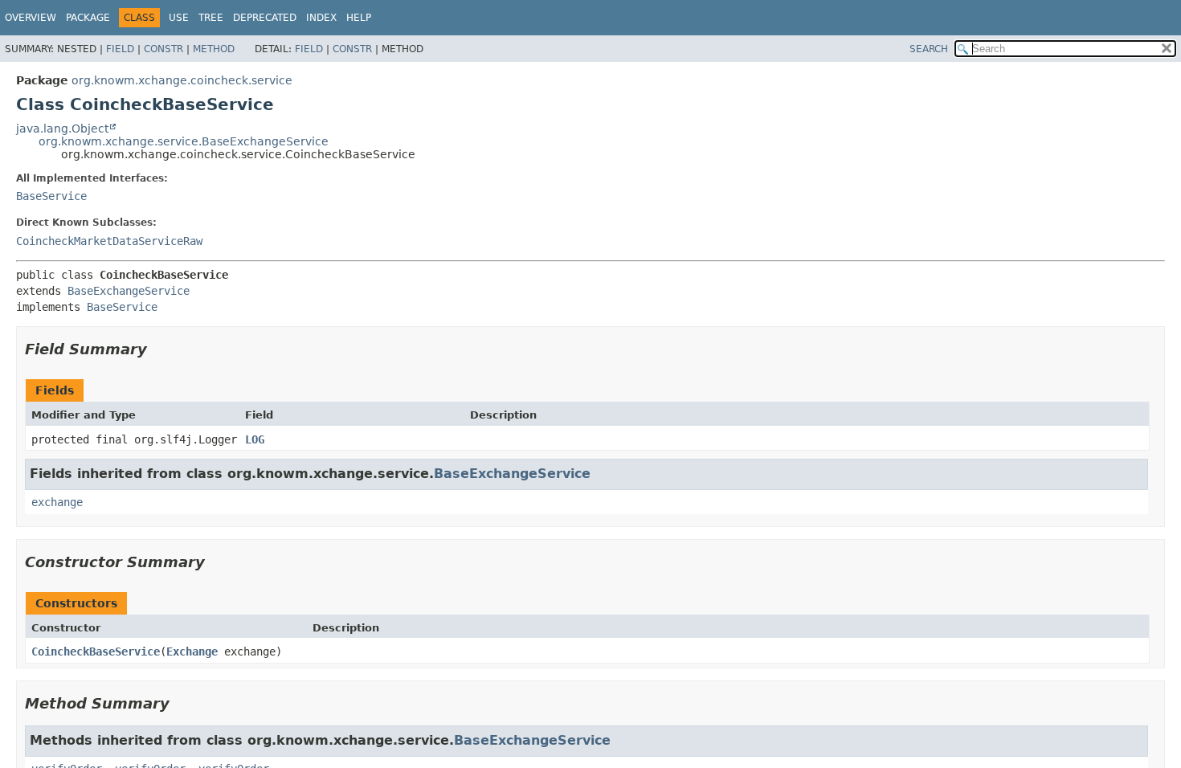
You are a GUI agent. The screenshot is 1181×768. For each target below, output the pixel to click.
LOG (254, 439)
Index (321, 17)
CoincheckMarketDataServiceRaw (109, 241)
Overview (30, 17)
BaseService (51, 196)
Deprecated (264, 17)
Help (358, 17)
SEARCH (928, 49)
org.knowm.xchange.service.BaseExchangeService (184, 141)
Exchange (192, 651)
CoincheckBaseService (95, 651)
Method (214, 49)
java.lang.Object (62, 128)
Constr (163, 49)
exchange (57, 502)
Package (88, 17)
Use (179, 17)
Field (120, 49)
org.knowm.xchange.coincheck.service (182, 80)
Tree (210, 17)
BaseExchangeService (128, 290)
